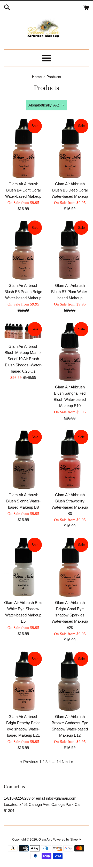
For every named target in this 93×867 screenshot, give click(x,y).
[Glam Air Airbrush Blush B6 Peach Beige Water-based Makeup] (23, 250)
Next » (67, 761)
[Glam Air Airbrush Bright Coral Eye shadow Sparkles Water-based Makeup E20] (69, 567)
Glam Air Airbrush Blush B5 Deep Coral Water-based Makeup (70, 190)
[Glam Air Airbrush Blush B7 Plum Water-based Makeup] (69, 250)
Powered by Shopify (67, 839)
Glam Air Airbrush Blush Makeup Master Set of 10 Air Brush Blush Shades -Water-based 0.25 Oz (23, 358)
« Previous (29, 761)
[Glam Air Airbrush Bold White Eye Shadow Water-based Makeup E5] (23, 567)
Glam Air (44, 839)
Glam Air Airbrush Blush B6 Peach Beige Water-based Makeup (23, 291)
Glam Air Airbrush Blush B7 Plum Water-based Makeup (69, 291)
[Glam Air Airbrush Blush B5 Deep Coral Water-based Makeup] (69, 148)
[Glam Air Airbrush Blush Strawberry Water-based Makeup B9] (69, 459)
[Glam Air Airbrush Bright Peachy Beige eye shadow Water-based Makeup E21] (23, 681)
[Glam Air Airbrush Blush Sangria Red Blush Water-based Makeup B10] (69, 351)
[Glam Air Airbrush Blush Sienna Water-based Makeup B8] (23, 459)
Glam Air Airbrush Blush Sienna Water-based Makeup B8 (23, 501)
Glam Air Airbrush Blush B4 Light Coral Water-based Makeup (23, 190)
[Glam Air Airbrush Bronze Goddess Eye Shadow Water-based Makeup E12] (69, 681)
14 (59, 761)
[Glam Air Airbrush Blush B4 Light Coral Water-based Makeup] (23, 148)
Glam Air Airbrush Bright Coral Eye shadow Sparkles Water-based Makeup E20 (70, 615)
